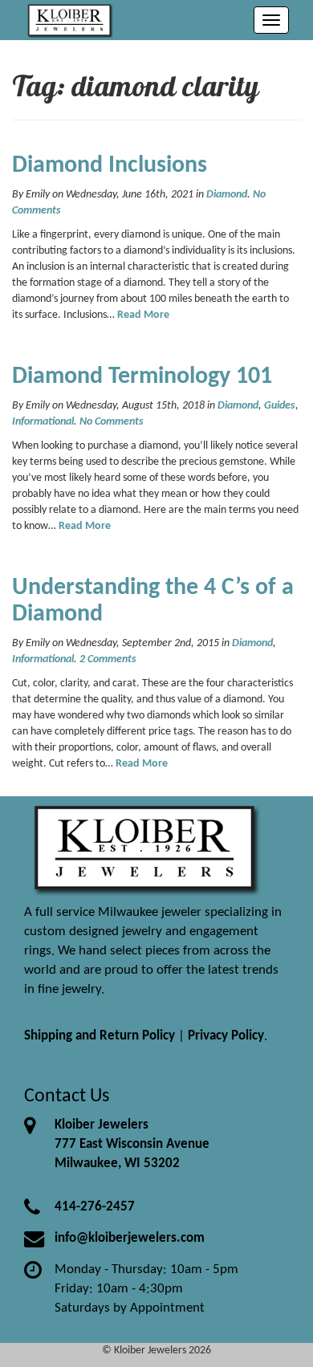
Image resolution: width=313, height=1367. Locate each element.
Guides (279, 406)
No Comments (111, 422)
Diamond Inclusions (109, 165)
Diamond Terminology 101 (142, 376)
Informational (43, 422)
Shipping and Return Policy (99, 1036)
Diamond (226, 195)
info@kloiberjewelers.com (130, 1238)
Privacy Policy (226, 1036)
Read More (143, 315)
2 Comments (107, 659)
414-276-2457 (95, 1207)
